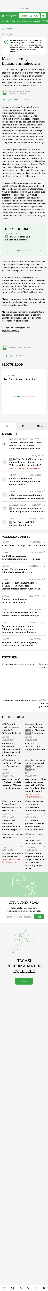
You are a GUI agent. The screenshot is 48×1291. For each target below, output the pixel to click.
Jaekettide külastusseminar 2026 (19, 700)
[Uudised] (12, 1288)
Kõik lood (15, 21)
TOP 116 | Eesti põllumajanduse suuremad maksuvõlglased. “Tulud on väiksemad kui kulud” (26, 462)
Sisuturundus (20, 439)
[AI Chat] (36, 1288)
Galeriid (37, 21)
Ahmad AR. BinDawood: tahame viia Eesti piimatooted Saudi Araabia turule (24, 481)
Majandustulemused (19, 505)
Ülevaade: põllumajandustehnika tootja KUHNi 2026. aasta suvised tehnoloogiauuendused (26, 445)
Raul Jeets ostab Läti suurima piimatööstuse (35, 746)
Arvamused (27, 21)
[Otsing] (28, 1288)
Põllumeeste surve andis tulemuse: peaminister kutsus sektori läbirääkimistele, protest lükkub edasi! (21, 585)
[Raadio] (20, 1288)
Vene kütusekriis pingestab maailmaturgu (23, 545)
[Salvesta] (44, 439)
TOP (11, 456)
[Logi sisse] (44, 1288)
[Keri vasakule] (4, 396)
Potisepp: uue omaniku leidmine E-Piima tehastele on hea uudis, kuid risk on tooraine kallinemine (19, 629)
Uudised (12, 475)
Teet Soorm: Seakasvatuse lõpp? (20, 379)
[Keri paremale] (43, 396)
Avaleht (5, 21)
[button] (18, 916)
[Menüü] (4, 1288)
